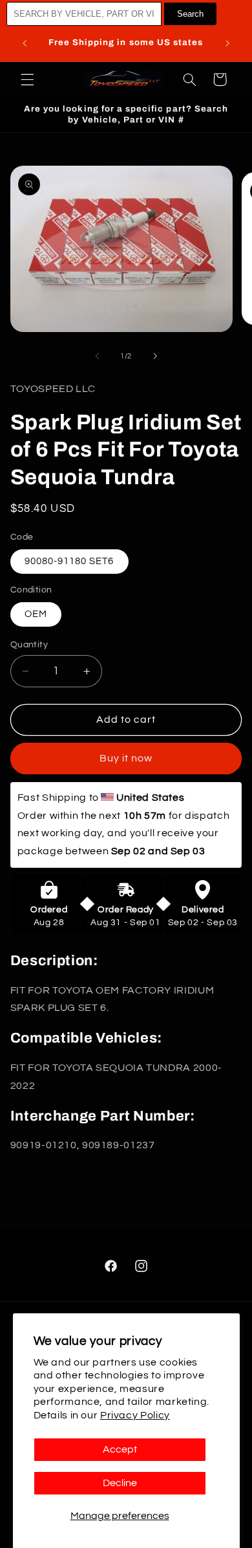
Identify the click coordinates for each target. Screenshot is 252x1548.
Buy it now (126, 758)
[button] (27, 79)
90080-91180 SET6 (69, 561)
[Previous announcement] (24, 43)
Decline (120, 1483)
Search (190, 14)
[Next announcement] (227, 43)
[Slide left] (97, 356)
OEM (36, 614)
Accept (120, 1449)
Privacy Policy (135, 1415)
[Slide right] (155, 356)
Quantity (29, 644)
